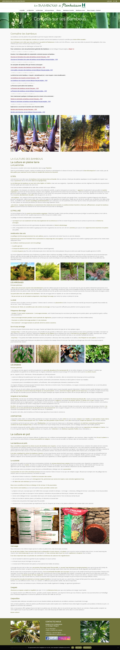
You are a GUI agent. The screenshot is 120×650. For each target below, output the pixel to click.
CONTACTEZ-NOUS (53, 622)
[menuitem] (109, 1)
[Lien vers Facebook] (114, 1)
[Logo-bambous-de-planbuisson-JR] (60, 5)
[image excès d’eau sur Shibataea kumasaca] (98, 354)
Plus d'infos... (87, 647)
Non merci (78, 647)
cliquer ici (71, 49)
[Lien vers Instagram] (116, 1)
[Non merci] (118, 647)
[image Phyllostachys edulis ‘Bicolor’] (86, 134)
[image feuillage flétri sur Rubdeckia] (23, 354)
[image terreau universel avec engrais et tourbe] (36, 526)
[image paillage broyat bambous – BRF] (73, 271)
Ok (72, 647)
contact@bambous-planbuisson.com (56, 634)
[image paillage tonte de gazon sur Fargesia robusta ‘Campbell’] (48, 271)
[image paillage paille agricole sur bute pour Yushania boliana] (23, 271)
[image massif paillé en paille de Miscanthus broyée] (98, 271)
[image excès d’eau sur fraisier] (73, 354)
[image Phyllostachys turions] (36, 134)
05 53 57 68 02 (56, 633)
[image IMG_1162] (86, 526)
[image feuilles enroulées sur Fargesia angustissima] (48, 354)
